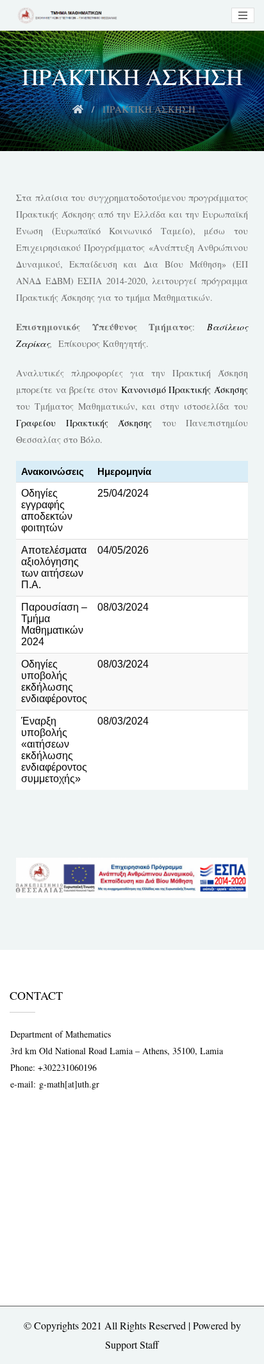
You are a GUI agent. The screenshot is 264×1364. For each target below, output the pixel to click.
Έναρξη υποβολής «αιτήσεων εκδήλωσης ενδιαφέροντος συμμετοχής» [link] (54, 750)
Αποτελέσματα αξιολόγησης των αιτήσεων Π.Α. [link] (54, 567)
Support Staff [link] (132, 1344)
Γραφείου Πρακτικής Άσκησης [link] (84, 423)
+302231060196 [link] (67, 1067)
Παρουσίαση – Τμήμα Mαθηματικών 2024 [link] (54, 624)
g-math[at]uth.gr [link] (69, 1084)
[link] (66, 15)
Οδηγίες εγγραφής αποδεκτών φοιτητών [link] (46, 510)
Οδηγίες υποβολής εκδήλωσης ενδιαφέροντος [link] (54, 681)
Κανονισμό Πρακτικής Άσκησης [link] (184, 389)
